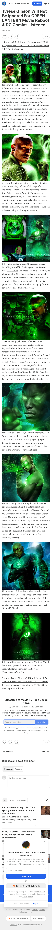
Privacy (35, 909)
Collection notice (26, 912)
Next (44, 751)
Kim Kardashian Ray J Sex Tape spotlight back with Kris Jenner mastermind (18, 810)
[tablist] (13, 769)
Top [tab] (5, 800)
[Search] (47, 800)
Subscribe (37, 3)
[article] (26, 816)
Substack (13, 924)
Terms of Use (40, 891)
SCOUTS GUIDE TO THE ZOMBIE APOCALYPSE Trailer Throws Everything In (18, 834)
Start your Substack (19, 918)
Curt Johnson (17, 688)
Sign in (46, 3)
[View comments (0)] (10, 36)
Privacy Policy (27, 896)
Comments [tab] (8, 769)
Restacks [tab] (18, 769)
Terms (42, 909)
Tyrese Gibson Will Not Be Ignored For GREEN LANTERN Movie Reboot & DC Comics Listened (26, 46)
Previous (9, 751)
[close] (45, 842)
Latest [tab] (11, 800)
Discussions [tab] (21, 800)
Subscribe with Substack (28, 886)
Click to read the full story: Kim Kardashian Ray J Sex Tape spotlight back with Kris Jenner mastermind (19, 817)
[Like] (4, 36)
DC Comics (12, 270)
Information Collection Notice (34, 894)
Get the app (38, 918)
